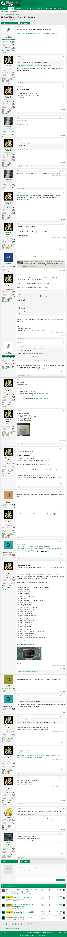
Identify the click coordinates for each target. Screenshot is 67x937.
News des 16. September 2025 (23, 917)
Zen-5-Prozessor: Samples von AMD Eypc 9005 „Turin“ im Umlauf (43, 261)
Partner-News (20, 901)
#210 (64, 275)
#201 (64, 26)
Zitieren (63, 52)
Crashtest (4, 20)
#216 (64, 511)
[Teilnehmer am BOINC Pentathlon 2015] (8, 79)
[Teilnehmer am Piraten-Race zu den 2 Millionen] (3, 50)
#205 (64, 139)
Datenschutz (50, 932)
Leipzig (13, 77)
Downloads (28, 8)
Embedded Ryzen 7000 (26, 195)
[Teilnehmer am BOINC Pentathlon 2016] (9, 79)
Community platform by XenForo (33, 935)
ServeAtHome (40, 457)
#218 (64, 562)
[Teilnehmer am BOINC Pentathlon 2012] (4, 79)
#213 (64, 410)
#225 (64, 833)
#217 (64, 541)
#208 (64, 223)
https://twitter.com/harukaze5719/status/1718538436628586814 (37, 33)
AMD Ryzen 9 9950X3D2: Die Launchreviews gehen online (19, 906)
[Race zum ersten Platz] (7, 50)
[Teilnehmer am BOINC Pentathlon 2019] (8, 50)
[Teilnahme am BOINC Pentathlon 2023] (13, 50)
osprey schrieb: (22, 720)
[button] (7, 8)
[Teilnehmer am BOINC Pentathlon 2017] (10, 79)
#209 (64, 254)
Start (59, 932)
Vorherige (5, 23)
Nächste (26, 23)
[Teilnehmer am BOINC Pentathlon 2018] (11, 79)
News (3, 8)
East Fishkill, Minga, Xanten (10, 47)
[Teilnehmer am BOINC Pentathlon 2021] (12, 50)
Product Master (32, 582)
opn (22, 20)
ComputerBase (44, 475)
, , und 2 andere (28, 671)
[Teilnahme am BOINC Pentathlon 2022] (3, 828)
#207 (64, 193)
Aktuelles (18, 8)
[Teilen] (61, 27)
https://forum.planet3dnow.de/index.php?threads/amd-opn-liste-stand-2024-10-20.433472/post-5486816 (40, 756)
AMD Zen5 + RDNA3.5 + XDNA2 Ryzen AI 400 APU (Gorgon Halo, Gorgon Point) (21, 891)
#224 (64, 808)
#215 (64, 491)
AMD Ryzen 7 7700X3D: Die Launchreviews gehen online (19, 898)
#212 (64, 379)
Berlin (13, 134)
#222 (64, 747)
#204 (64, 117)
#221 (64, 716)
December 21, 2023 (42, 398)
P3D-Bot (8, 901)
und (26, 166)
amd (19, 20)
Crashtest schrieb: (22, 346)
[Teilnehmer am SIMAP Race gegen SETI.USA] (2, 50)
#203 (64, 87)
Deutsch (7, 932)
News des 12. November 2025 (23, 912)
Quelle (19, 663)
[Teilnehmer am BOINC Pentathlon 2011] (3, 79)
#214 (64, 448)
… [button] (12, 23)
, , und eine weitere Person (31, 487)
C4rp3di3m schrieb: (23, 143)
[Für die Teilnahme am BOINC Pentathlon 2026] (9, 80)
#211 (64, 343)
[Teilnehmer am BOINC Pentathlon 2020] (11, 826)
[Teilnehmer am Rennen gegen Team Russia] (4, 50)
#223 (64, 777)
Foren (11, 8)
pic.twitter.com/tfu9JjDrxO (28, 395)
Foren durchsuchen (15, 11)
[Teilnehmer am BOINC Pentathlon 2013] (5, 79)
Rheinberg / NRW (11, 854)
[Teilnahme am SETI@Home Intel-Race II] (9, 50)
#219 (64, 676)
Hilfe (56, 932)
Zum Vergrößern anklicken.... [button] (41, 360)
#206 (64, 170)
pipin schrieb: (21, 59)
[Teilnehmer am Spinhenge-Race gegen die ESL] (6, 50)
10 (21, 23)
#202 (64, 56)
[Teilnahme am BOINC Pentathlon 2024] (7, 81)
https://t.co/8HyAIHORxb (40, 393)
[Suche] (64, 8)
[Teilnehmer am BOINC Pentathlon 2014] (5, 826)
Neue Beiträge (4, 11)
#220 (64, 695)
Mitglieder (39, 8)
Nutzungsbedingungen (39, 932)
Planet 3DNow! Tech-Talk (26, 893)
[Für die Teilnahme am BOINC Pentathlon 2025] (8, 81)
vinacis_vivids (9, 893)
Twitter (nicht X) (47, 464)
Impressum (29, 932)
